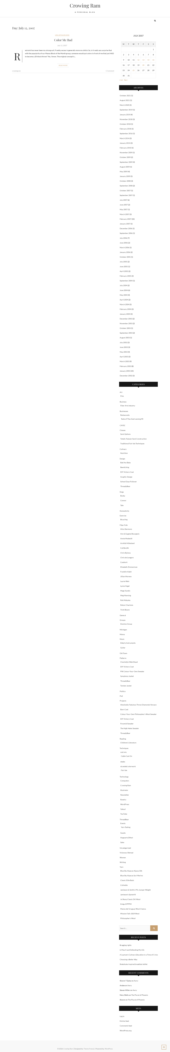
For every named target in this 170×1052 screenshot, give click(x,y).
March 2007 (124, 214)
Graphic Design (126, 477)
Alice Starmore (126, 529)
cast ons (123, 752)
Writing (123, 862)
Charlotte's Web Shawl (129, 662)
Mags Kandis (125, 591)
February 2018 (125, 129)
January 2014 (125, 143)
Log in (122, 1016)
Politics (123, 691)
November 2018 (126, 119)
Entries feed (124, 1021)
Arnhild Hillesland (127, 543)
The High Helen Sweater (129, 728)
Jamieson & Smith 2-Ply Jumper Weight (135, 890)
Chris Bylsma (125, 553)
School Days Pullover (128, 481)
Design (122, 459)
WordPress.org (125, 1030)
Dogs (122, 492)
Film (122, 396)
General (123, 615)
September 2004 (126, 281)
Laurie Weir (124, 581)
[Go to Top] (164, 1047)
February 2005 (125, 276)
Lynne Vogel (125, 586)
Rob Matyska (125, 600)
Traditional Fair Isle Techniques (132, 443)
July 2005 (123, 262)
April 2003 (124, 357)
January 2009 (125, 176)
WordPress (124, 804)
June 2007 (124, 205)
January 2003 (125, 371)
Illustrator (124, 790)
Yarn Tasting (125, 827)
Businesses (124, 411)
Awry (136, 981)
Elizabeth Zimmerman (128, 567)
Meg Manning (125, 595)
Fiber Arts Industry (127, 406)
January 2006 (125, 252)
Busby (122, 496)
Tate (121, 505)
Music (122, 639)
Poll (121, 696)
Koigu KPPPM (126, 904)
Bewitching (124, 467)
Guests (123, 833)
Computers (124, 781)
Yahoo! (123, 809)
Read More (63, 65)
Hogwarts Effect (126, 838)
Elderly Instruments (128, 643)
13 (143, 60)
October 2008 (125, 181)
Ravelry (123, 800)
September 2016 (126, 133)
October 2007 (125, 190)
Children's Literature (128, 743)
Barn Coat (124, 709)
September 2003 (126, 333)
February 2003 (125, 366)
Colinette (124, 885)
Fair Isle (124, 770)
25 (134, 70)
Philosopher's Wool (128, 918)
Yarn (121, 867)
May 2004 (123, 295)
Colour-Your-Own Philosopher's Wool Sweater (138, 714)
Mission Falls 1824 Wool (129, 914)
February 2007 (125, 219)
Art (121, 392)
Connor (123, 500)
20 (143, 65)
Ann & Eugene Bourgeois (129, 534)
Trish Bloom (125, 610)
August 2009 (125, 167)
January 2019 (125, 115)
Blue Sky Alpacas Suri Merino (131, 875)
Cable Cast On (126, 756)
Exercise (123, 516)
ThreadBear (124, 819)
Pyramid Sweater (127, 724)
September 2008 (126, 186)
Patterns (123, 658)
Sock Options (125, 434)
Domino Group (126, 624)
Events (122, 823)
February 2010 (125, 148)
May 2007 (123, 209)
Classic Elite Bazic (127, 880)
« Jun (121, 80)
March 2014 (124, 138)
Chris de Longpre (127, 557)
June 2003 (124, 347)
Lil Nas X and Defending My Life (132, 950)
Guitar (122, 648)
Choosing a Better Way (128, 959)
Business (123, 402)
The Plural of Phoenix (139, 995)
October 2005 (125, 257)
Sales (122, 842)
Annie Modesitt (126, 538)
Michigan (123, 630)
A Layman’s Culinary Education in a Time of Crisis (139, 955)
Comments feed (126, 1026)
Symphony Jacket (127, 676)
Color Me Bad (63, 40)
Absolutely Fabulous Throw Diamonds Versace (138, 705)
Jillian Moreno (126, 576)
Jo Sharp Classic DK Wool (130, 899)
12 (138, 60)
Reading (123, 739)
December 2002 (126, 376)
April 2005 (124, 271)
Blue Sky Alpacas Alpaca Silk (131, 871)
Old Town (123, 653)
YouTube (123, 814)
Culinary (123, 449)
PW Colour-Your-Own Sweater (132, 671)
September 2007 (126, 195)
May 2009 (123, 171)
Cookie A (123, 562)
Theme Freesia (89, 1049)
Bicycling (123, 519)
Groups (122, 620)
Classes (122, 430)
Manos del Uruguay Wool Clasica (133, 909)
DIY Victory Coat (127, 472)
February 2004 (125, 309)
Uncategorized (62, 35)
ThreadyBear (125, 486)
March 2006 (124, 247)
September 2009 (126, 162)
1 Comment (110, 71)
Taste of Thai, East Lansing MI (132, 419)
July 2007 (123, 200)
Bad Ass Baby (125, 462)
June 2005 (124, 266)
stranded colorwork (128, 766)
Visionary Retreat (126, 853)
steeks (122, 762)
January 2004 (125, 314)
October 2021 (125, 95)
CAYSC (122, 425)
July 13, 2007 (62, 45)
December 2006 (126, 228)
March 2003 (124, 361)
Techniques (124, 748)
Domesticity (124, 511)
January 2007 (125, 224)
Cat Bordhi (124, 548)
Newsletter (124, 795)
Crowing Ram (85, 5)
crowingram (16, 71)
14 (148, 60)
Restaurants (125, 415)
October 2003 (125, 328)
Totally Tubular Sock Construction (133, 439)
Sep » (126, 80)
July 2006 (123, 238)
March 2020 (124, 105)
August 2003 (125, 338)
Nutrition (124, 453)
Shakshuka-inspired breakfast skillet (133, 964)
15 (153, 60)
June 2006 (124, 243)
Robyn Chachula (126, 605)
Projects (123, 701)
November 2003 (126, 323)
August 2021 (125, 100)
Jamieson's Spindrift (128, 894)
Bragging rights (125, 945)
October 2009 (125, 157)
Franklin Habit (126, 572)
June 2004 (124, 290)
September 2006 (126, 233)
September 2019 (126, 110)
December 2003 (126, 319)
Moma (122, 634)
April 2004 (124, 300)
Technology (124, 777)
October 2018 (125, 124)
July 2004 (123, 285)
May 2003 (123, 352)
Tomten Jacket (125, 686)
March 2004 (124, 304)
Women (123, 857)
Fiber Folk (124, 525)
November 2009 (126, 152)
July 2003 (123, 342)
